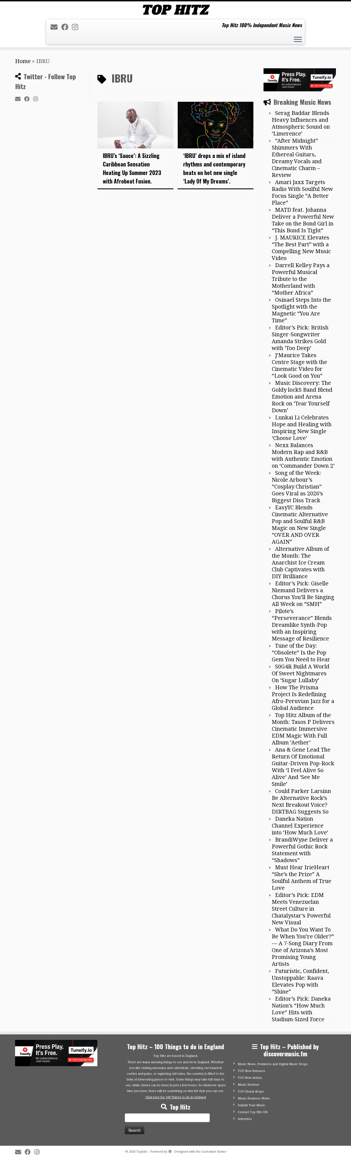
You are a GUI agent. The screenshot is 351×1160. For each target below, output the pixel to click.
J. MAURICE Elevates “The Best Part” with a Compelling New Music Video (301, 247)
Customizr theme (214, 1151)
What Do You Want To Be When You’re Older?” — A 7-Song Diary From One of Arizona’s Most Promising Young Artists (303, 946)
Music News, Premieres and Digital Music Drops (273, 1064)
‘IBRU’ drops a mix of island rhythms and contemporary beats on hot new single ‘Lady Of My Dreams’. (214, 168)
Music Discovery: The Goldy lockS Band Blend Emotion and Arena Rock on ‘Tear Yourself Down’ (302, 397)
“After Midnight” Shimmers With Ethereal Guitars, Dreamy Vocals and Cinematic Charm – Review (297, 157)
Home (23, 61)
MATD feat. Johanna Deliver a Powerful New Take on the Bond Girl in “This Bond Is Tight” (303, 220)
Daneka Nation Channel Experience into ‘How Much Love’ (300, 825)
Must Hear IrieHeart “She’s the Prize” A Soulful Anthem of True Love (301, 877)
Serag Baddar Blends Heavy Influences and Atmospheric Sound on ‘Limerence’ (301, 123)
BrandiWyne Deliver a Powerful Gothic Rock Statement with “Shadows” (302, 849)
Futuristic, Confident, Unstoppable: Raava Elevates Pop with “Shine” (300, 981)
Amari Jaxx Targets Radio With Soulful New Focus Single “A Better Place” (302, 192)
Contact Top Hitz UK (253, 1112)
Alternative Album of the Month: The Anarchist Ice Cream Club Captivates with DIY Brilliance (300, 563)
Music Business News (254, 1098)
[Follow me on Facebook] (66, 27)
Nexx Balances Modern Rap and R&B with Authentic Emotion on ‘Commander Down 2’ (303, 455)
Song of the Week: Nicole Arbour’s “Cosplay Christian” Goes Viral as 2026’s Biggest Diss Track (297, 487)
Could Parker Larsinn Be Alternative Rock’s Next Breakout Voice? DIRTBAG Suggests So (301, 801)
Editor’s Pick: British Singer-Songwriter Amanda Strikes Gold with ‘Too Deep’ (300, 337)
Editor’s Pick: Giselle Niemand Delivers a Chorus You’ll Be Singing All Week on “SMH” (303, 593)
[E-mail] (55, 27)
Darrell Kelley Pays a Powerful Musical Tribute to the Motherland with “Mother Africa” (301, 279)
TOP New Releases (251, 1071)
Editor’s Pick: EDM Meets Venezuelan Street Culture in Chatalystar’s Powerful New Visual (301, 909)
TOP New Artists (250, 1078)
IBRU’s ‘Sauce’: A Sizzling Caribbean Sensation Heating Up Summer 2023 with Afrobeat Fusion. (132, 168)
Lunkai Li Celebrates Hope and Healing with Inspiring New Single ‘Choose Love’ (302, 427)
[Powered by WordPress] (170, 1151)
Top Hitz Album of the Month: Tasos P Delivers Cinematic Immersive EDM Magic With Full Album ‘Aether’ (303, 729)
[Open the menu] (298, 40)
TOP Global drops (251, 1091)
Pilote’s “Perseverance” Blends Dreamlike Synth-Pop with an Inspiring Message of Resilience (302, 625)
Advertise (245, 1119)
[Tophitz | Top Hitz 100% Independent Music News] (175, 9)
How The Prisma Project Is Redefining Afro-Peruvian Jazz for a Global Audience (303, 697)
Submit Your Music (251, 1105)
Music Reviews (248, 1084)
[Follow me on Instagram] (77, 27)
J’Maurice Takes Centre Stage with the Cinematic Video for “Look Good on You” (299, 365)
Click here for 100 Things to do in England (175, 1097)
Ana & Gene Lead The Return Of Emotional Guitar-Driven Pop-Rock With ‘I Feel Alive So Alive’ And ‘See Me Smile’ (303, 766)
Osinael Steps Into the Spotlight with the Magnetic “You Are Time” (301, 310)
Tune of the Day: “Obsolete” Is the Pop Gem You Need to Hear (301, 652)
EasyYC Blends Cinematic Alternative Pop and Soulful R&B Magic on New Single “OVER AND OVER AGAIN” (300, 524)
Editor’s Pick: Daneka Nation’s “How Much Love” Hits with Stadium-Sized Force (301, 1009)
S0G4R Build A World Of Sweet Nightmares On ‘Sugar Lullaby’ (300, 673)
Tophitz (142, 1151)
